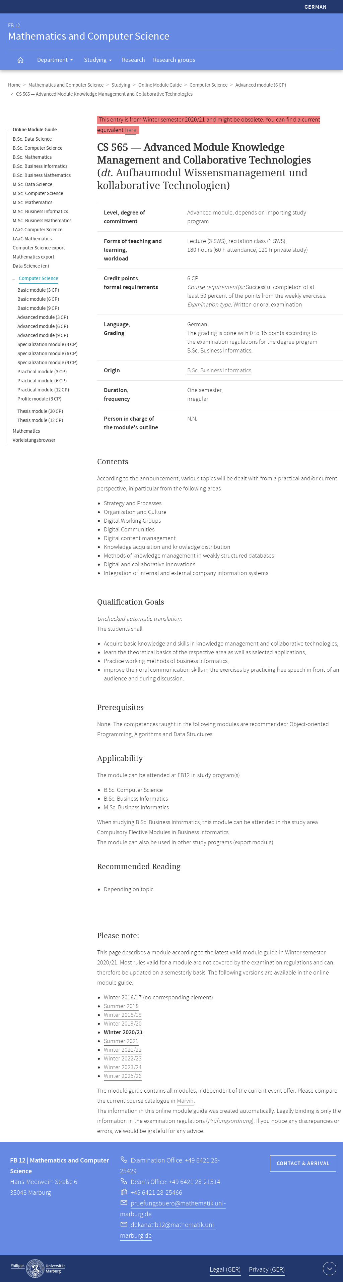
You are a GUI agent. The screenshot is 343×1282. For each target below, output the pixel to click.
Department (52, 60)
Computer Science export (39, 248)
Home (14, 85)
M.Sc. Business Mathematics (42, 221)
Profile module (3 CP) (39, 399)
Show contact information (329, 1268)
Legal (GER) (225, 1269)
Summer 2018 (121, 1006)
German (315, 7)
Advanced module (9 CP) (42, 335)
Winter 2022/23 (123, 1059)
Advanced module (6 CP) (260, 85)
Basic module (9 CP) (38, 308)
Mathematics (26, 431)
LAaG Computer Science (37, 230)
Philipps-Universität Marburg (38, 1268)
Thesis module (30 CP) (40, 411)
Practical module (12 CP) (43, 390)
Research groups (174, 60)
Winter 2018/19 (123, 1015)
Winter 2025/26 (123, 1076)
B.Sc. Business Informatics (40, 166)
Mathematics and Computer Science (66, 85)
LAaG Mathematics (32, 239)
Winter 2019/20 (123, 1024)
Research (133, 60)
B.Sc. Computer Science (37, 148)
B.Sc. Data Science (32, 139)
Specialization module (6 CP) (47, 353)
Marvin (185, 1101)
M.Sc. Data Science (32, 184)
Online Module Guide (160, 85)
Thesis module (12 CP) (40, 420)
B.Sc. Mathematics (32, 157)
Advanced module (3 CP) (42, 317)
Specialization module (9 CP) (47, 363)
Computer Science (208, 85)
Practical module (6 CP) (42, 381)
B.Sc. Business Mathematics (42, 175)
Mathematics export (33, 257)
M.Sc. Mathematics (32, 202)
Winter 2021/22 (123, 1050)
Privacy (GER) (267, 1269)
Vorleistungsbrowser (34, 440)
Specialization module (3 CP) (47, 344)
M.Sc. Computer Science (38, 193)
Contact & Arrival (303, 1163)
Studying (95, 60)
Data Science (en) (31, 266)
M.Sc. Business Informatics (40, 211)
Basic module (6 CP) (38, 299)
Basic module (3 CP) (38, 290)
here (130, 130)
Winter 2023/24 (123, 1067)
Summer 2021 (121, 1041)
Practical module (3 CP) (42, 372)
